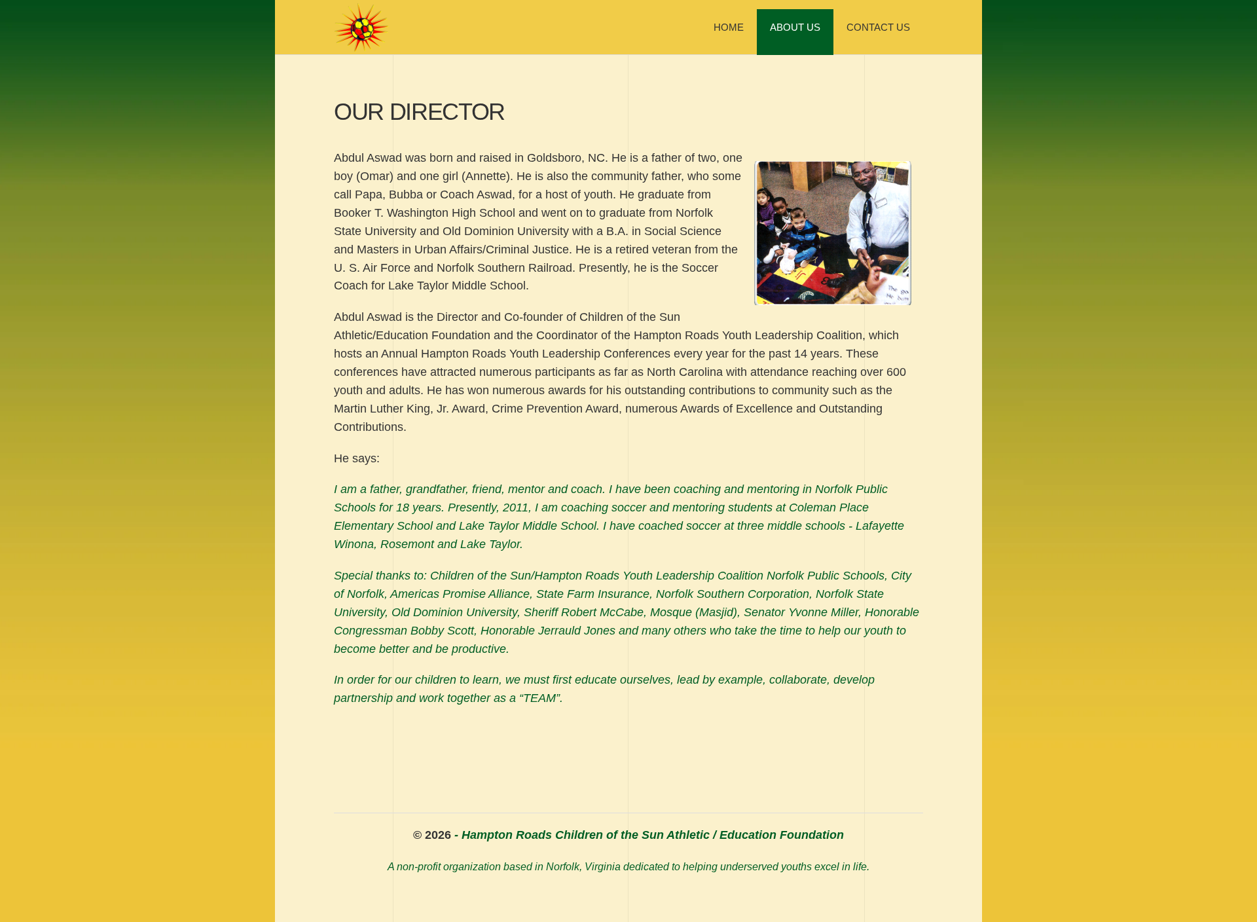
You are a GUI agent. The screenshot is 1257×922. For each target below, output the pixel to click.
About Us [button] (795, 27)
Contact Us (878, 27)
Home (729, 27)
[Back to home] (361, 27)
